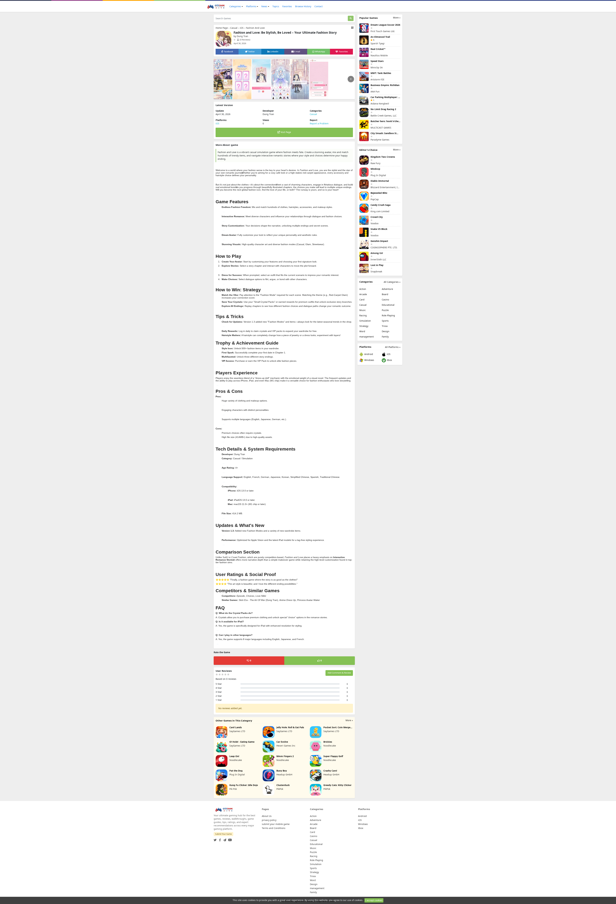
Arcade (363, 294)
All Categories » (392, 281)
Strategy (363, 326)
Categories (235, 6)
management (366, 336)
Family (385, 336)
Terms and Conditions (273, 828)
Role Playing (388, 315)
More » (349, 720)
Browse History (303, 6)
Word (362, 331)
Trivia (385, 326)
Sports (385, 320)
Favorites (287, 6)
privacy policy (269, 820)
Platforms (251, 6)
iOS (242, 27)
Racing (363, 315)
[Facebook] (219, 839)
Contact (318, 6)
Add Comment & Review (339, 672)
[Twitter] (215, 839)
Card (361, 299)
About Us (267, 816)
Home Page (222, 27)
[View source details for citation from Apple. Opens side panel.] (224, 230)
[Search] (351, 18)
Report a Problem (319, 123)
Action (362, 288)
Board (385, 294)
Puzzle (385, 310)
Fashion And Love (255, 27)
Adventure (387, 288)
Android (368, 354)
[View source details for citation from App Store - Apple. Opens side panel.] (224, 221)
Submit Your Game (223, 834)
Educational (388, 304)
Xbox (389, 360)
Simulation (365, 320)
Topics (275, 6)
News (264, 6)
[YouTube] (229, 839)
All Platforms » (392, 347)
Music (362, 310)
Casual (233, 27)
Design (385, 331)
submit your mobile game (276, 824)
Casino (385, 299)
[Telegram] (224, 839)
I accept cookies (373, 900)
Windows (369, 360)
